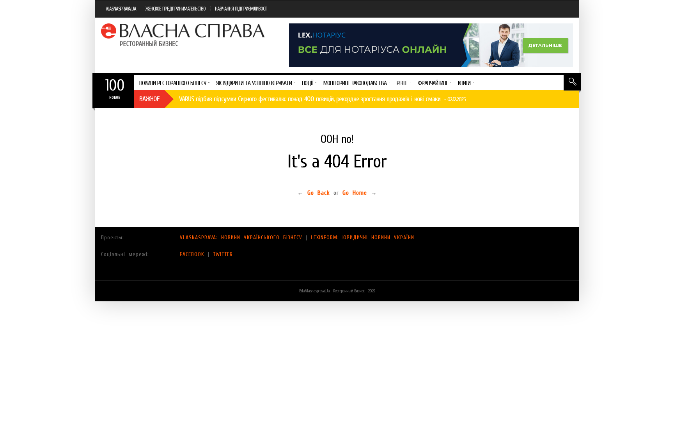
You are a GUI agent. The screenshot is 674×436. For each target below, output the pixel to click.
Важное (149, 99)
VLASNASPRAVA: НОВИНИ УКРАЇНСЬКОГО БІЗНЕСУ (241, 237)
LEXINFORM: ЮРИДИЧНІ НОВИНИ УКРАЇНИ (362, 237)
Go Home (354, 192)
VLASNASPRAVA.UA (121, 9)
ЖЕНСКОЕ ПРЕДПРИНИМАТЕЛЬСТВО (175, 9)
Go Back (318, 192)
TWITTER (223, 254)
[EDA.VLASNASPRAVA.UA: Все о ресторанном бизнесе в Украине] (183, 34)
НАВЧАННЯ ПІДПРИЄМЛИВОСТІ (241, 9)
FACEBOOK (192, 254)
